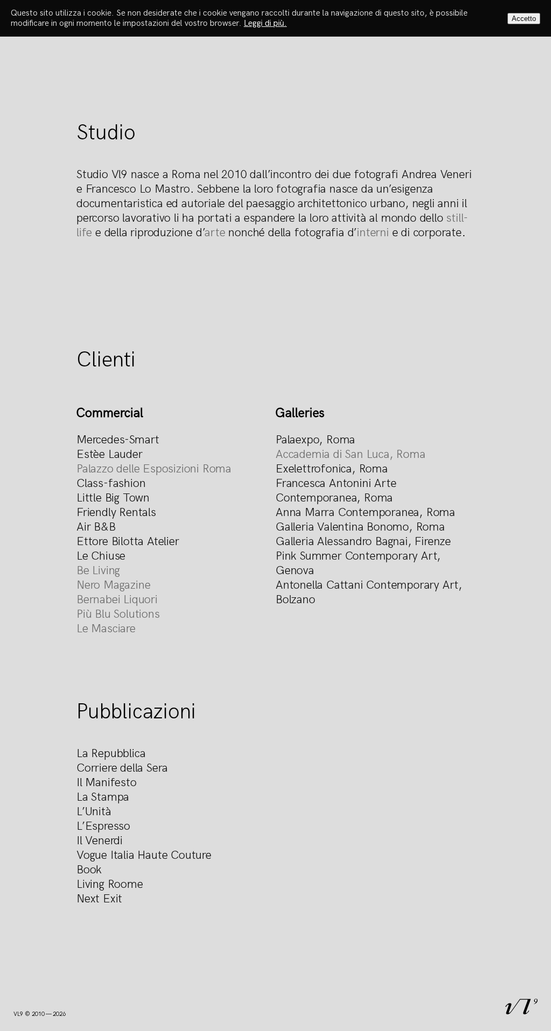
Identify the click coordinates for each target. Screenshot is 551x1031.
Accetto (524, 19)
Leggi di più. (265, 23)
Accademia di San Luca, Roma (351, 454)
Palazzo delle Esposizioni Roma (153, 469)
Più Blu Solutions (118, 614)
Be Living (98, 570)
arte (214, 232)
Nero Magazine (113, 585)
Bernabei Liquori (117, 599)
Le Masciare (106, 629)
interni (373, 232)
